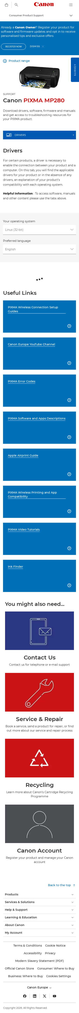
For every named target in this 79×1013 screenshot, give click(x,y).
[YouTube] (54, 996)
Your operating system (19, 221)
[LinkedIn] (34, 996)
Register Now (13, 46)
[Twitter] (44, 996)
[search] (16, 5)
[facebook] (24, 996)
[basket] (6, 5)
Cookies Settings (58, 976)
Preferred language (17, 241)
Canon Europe (38, 987)
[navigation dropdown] (71, 5)
